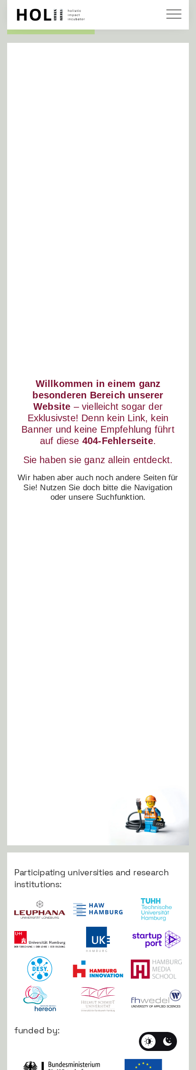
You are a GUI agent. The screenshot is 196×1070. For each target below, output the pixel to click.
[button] (174, 15)
